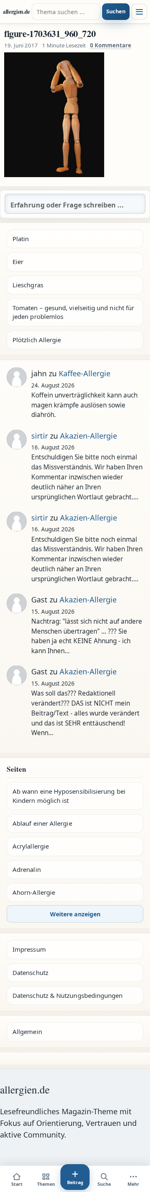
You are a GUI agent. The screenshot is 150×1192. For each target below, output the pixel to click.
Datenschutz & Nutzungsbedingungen (67, 995)
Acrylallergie (30, 846)
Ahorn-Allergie (33, 892)
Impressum (29, 949)
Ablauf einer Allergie (42, 823)
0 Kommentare (110, 45)
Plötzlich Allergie (36, 340)
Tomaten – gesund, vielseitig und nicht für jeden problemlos (73, 312)
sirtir (39, 436)
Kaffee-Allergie (84, 373)
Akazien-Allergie (88, 436)
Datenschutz (30, 972)
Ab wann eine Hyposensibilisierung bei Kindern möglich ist (68, 795)
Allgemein (27, 1031)
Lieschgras (27, 285)
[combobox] (66, 11)
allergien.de (16, 11)
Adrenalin (26, 869)
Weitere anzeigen (75, 914)
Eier (17, 261)
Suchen (115, 11)
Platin (20, 238)
